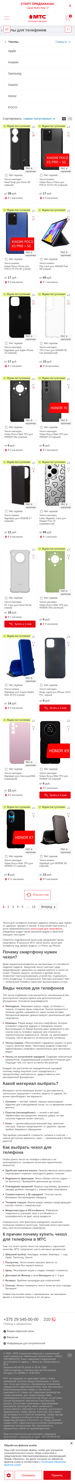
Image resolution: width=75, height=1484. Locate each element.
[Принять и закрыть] (71, 1443)
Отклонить (28, 1475)
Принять (57, 1475)
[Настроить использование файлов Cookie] (8, 1475)
